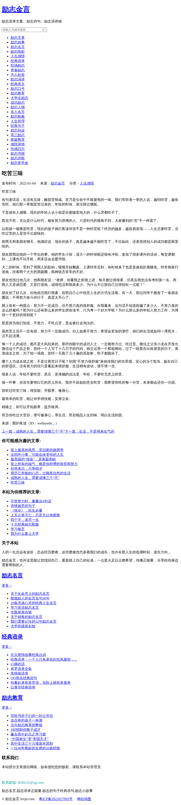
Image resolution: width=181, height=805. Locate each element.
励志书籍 (18, 153)
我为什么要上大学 (25, 533)
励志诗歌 (18, 158)
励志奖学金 (19, 163)
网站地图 (84, 799)
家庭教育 (18, 139)
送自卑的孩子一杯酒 (26, 720)
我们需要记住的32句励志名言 (34, 621)
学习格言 (18, 529)
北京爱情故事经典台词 (28, 655)
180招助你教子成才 (26, 729)
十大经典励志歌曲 (25, 524)
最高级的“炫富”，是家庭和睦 (33, 459)
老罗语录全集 (21, 669)
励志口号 (18, 88)
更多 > (7, 585)
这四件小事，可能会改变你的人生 (37, 454)
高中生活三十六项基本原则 (32, 743)
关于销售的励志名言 (26, 617)
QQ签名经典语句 (24, 678)
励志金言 (16, 9)
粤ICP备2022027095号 (56, 799)
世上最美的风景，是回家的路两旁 (37, 450)
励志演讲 (18, 79)
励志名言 (18, 47)
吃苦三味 (18, 482)
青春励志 (18, 70)
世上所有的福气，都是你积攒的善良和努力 (44, 464)
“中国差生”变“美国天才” (30, 739)
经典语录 (18, 61)
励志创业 (18, 130)
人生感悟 (18, 56)
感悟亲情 (18, 144)
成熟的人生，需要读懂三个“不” (35, 478)
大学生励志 (19, 98)
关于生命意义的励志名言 (30, 594)
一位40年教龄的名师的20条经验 (35, 748)
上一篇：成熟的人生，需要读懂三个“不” (33, 431)
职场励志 (18, 65)
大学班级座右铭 (23, 626)
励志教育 (18, 93)
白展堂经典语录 (23, 687)
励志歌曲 (18, 116)
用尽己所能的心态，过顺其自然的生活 (41, 473)
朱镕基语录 (19, 673)
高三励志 (18, 135)
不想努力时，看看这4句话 (31, 501)
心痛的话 (18, 664)
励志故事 (18, 42)
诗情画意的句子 (23, 506)
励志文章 (18, 38)
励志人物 (18, 107)
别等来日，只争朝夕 (26, 468)
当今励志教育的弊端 (26, 725)
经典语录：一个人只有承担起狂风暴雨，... (44, 659)
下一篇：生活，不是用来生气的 (89, 431)
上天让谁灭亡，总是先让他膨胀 (35, 515)
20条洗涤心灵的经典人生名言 (34, 603)
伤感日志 (18, 149)
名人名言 (18, 112)
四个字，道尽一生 (25, 520)
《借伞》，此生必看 (26, 510)
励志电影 (18, 51)
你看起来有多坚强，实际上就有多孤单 (41, 682)
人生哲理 (18, 121)
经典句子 (18, 126)
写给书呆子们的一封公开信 (32, 716)
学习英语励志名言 (25, 607)
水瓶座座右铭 (21, 612)
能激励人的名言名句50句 (30, 598)
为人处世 (18, 75)
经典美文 (18, 84)
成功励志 (18, 102)
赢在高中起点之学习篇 (28, 734)
